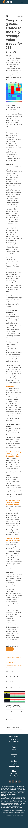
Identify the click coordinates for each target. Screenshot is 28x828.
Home (14, 749)
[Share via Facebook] (6, 676)
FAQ (14, 756)
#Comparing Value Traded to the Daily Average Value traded (14, 665)
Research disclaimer (14, 741)
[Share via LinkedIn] (14, 676)
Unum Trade (9, 671)
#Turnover (9, 667)
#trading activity (16, 657)
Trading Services (14, 764)
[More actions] (21, 16)
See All (20, 687)
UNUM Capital (14, 776)
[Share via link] (18, 676)
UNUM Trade (14, 773)
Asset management (14, 766)
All (5, 7)
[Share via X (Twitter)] (10, 676)
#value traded (10, 659)
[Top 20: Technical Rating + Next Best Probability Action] (14, 696)
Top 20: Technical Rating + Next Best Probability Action (13, 706)
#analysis (8, 657)
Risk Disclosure (14, 739)
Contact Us (14, 754)
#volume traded (10, 662)
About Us (14, 752)
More (10, 7)
